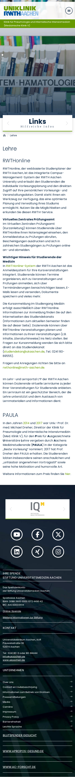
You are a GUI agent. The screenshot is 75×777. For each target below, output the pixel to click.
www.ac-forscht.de (19, 767)
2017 (39, 423)
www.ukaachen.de (14, 660)
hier (67, 474)
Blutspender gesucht (20, 735)
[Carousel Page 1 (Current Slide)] (2, 55)
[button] (8, 123)
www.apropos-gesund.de (23, 751)
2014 (26, 423)
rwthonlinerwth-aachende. (24, 367)
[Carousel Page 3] (2, 60)
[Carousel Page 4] (2, 63)
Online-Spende (12, 611)
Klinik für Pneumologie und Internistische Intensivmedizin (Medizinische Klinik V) (37, 23)
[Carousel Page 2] (2, 57)
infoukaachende (14, 656)
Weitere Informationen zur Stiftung (23, 617)
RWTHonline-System (20, 266)
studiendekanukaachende (24, 351)
